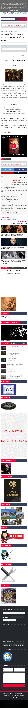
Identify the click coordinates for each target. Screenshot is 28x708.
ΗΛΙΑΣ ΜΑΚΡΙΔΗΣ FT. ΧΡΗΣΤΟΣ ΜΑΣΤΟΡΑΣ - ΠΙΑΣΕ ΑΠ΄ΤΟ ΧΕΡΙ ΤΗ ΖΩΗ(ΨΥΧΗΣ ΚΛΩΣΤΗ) (16, 376)
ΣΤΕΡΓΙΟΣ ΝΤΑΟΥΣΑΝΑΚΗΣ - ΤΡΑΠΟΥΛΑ (15, 364)
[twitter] (14, 698)
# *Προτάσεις (7, 158)
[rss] (16, 698)
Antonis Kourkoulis (20, 695)
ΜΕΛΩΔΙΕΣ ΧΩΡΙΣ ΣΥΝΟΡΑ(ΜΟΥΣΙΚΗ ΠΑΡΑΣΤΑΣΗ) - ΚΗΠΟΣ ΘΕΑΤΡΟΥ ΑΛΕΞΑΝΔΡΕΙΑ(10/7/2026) (13, 235)
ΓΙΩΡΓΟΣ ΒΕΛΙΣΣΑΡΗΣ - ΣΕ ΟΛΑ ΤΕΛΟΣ (15, 346)
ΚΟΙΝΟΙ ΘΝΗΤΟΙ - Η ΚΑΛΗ (12, 369)
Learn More (12, 10)
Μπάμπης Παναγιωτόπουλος (7, 317)
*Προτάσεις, (14, 44)
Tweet (9, 169)
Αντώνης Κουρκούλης (5, 316)
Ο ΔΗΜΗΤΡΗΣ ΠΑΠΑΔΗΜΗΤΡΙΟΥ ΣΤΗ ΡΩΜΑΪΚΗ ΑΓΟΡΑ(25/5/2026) (12, 248)
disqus (13, 267)
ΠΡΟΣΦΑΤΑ (5, 343)
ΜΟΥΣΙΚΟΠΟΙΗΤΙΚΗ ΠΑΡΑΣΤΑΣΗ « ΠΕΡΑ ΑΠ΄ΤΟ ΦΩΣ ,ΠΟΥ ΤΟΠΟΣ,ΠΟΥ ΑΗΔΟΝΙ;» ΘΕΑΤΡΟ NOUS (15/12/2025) (13, 262)
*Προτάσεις (7, 29)
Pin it (9, 173)
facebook (23, 267)
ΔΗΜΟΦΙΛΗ (14, 343)
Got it (17, 10)
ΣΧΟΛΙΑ (23, 343)
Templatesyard (7, 695)
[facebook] (11, 698)
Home (2, 29)
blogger (5, 267)
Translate (13, 621)
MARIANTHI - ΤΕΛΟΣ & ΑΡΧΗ (12, 358)
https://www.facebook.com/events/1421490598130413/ (14, 60)
